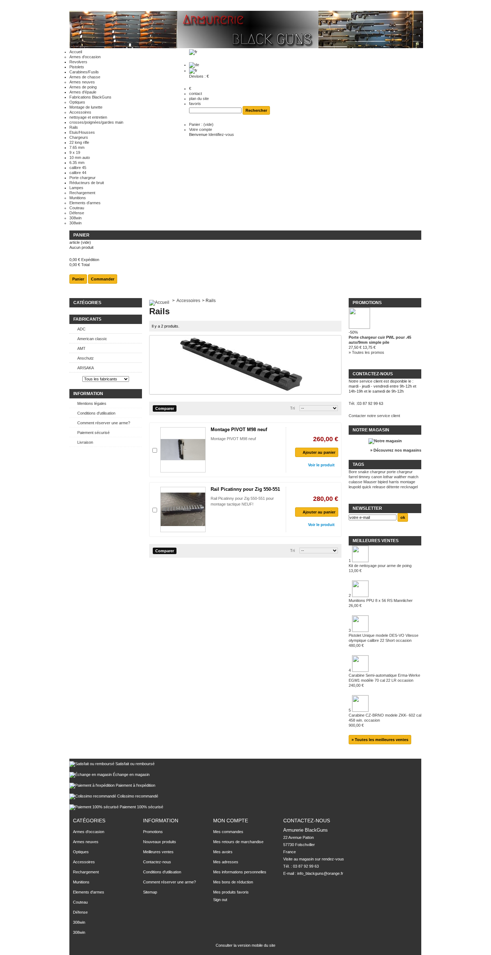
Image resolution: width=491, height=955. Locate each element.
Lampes (76, 188)
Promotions (367, 302)
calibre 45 (77, 167)
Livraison (85, 442)
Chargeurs (78, 137)
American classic (92, 339)
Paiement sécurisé (93, 432)
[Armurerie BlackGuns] (246, 30)
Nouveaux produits (159, 842)
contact (195, 93)
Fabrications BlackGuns (90, 97)
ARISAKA (85, 368)
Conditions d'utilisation (96, 413)
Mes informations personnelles (239, 872)
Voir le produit (321, 465)
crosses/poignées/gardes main (96, 122)
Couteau (76, 208)
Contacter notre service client (374, 415)
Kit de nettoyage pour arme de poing (380, 568)
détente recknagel (402, 487)
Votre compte (200, 129)
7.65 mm (76, 147)
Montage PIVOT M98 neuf (239, 429)
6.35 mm (76, 162)
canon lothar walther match (394, 477)
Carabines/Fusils (84, 72)
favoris (195, 103)
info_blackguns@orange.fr (320, 873)
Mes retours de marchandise (238, 842)
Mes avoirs (223, 852)
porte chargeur (400, 472)
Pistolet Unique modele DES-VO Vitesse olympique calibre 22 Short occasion (383, 640)
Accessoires (80, 112)
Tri (292, 408)
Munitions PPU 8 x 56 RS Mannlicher (381, 603)
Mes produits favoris (231, 892)
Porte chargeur (82, 177)
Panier (81, 235)
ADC (81, 329)
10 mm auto (79, 157)
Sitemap (150, 892)
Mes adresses (225, 862)
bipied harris (388, 482)
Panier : (201, 124)
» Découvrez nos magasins (395, 450)
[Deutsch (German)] (194, 65)
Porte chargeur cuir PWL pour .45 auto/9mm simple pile (380, 339)
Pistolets (76, 67)
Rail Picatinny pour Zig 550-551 (245, 489)
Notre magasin (371, 430)
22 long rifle (79, 142)
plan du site (199, 98)
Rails (73, 127)
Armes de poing (83, 87)
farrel (353, 477)
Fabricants (87, 319)
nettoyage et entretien (88, 117)
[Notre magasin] (385, 441)
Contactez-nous (157, 862)
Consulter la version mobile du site (245, 945)
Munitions (77, 198)
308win (75, 218)
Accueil (75, 52)
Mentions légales (91, 403)
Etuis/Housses (82, 132)
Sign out (220, 899)
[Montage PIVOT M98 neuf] (183, 449)
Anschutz (85, 358)
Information (88, 393)
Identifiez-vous (221, 134)
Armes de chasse (84, 77)
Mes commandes (228, 832)
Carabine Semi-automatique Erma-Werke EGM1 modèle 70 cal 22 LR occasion (384, 680)
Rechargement (82, 193)
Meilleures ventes (376, 540)
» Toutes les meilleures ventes (380, 739)
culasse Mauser (363, 482)
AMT (81, 348)
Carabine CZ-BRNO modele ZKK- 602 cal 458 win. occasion (385, 720)
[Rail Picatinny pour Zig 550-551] (183, 509)
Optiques (77, 102)
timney (364, 477)
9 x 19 (74, 152)
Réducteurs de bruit (86, 183)
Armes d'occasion (85, 57)
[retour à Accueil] (159, 300)
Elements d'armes (85, 203)
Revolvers (78, 62)
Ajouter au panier (319, 452)
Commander (102, 279)
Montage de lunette (85, 107)
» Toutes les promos (366, 352)
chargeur (378, 472)
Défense (76, 213)
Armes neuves (82, 82)
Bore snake (359, 472)
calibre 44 (77, 172)
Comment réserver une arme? (103, 423)
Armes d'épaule (82, 92)
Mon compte (230, 820)
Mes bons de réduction (233, 882)
